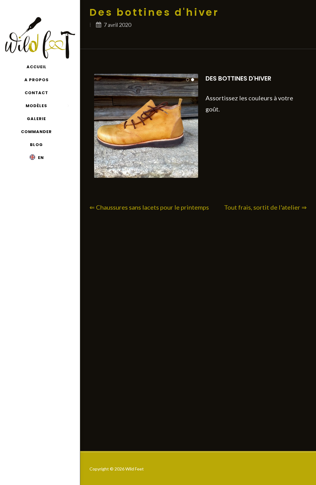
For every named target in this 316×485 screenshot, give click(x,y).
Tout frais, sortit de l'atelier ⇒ (265, 207)
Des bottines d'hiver (238, 78)
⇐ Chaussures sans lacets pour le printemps (149, 207)
